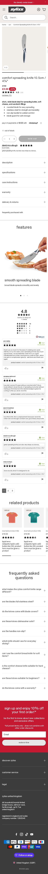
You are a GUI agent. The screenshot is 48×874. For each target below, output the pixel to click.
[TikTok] (26, 834)
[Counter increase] (14, 139)
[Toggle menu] (4, 9)
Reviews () (7, 95)
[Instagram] (21, 834)
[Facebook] (16, 834)
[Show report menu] (42, 368)
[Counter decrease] (4, 139)
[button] (24, 17)
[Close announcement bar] (45, 2)
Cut (10, 25)
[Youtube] (31, 834)
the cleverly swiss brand (23, 2)
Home (4, 25)
